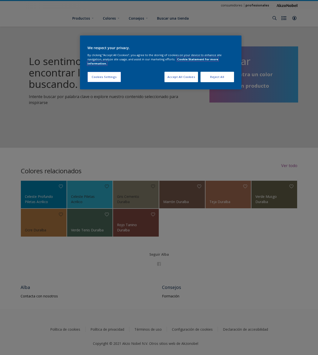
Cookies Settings (104, 77)
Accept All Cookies (181, 77)
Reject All (217, 77)
